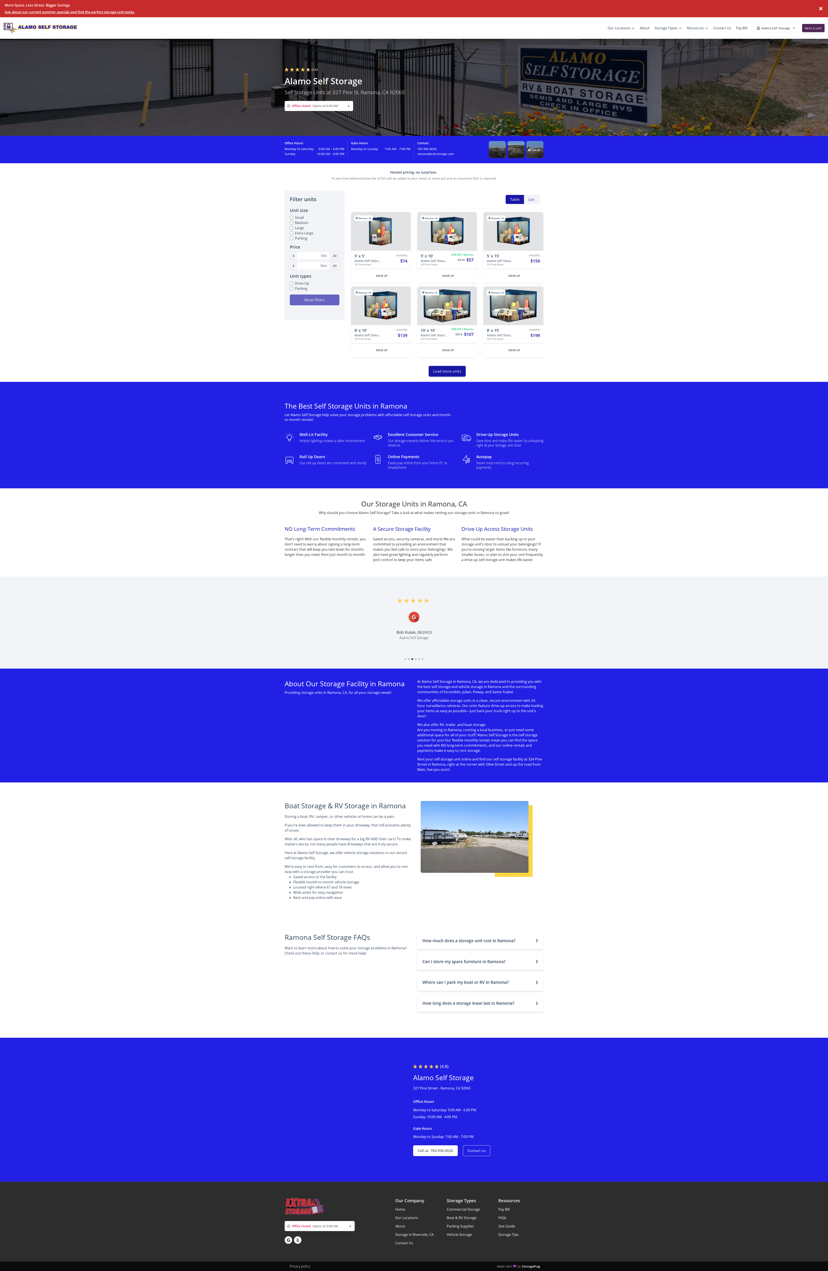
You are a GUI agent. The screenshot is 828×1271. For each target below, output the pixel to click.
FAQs (502, 1217)
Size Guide (506, 1226)
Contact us (476, 1150)
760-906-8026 (427, 149)
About (400, 1226)
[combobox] (319, 106)
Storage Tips (508, 1234)
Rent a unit (813, 28)
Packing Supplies (460, 1226)
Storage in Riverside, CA (414, 1234)
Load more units (447, 371)
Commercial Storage (463, 1209)
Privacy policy (300, 1266)
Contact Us (404, 1243)
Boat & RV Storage (462, 1217)
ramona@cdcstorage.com (435, 154)
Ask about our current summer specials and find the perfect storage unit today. (70, 12)
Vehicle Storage (459, 1234)
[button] (497, 149)
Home (400, 1209)
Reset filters (314, 300)
